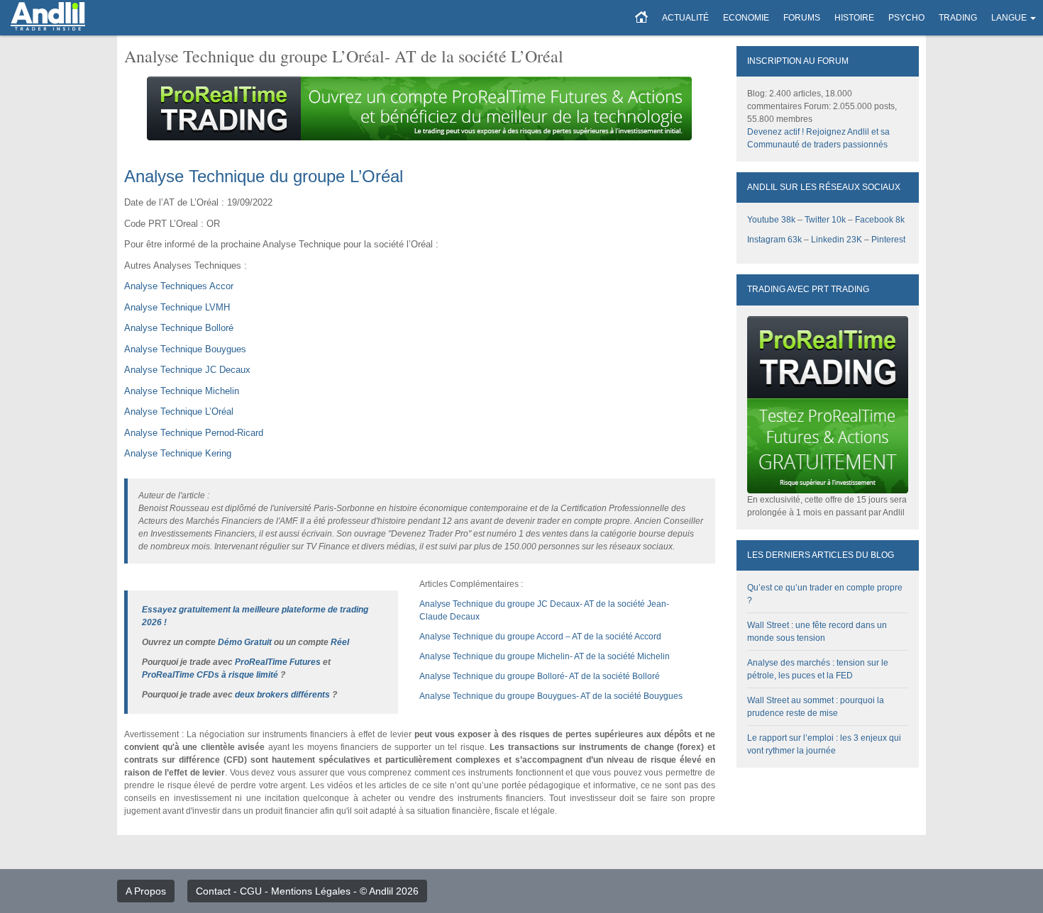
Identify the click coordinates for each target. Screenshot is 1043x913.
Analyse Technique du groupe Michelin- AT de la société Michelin (544, 656)
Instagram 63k (774, 240)
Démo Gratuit (245, 642)
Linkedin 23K (836, 240)
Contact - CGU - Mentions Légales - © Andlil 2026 (307, 891)
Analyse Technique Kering (177, 453)
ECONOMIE (746, 18)
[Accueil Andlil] (641, 17)
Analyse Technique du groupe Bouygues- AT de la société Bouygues (551, 696)
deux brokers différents (282, 695)
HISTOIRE (854, 18)
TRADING (958, 18)
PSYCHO (906, 18)
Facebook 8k (880, 220)
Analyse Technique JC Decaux (187, 369)
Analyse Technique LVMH (177, 307)
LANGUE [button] (1009, 18)
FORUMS (801, 18)
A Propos (146, 891)
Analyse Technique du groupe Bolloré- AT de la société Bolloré (539, 676)
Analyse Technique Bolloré (178, 328)
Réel (340, 642)
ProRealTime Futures (278, 662)
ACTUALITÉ (685, 18)
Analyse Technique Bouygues (185, 349)
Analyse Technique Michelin (181, 391)
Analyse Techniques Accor (178, 286)
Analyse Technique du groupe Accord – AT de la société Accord (540, 637)
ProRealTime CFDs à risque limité (210, 675)
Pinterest (888, 240)
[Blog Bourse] (48, 17)
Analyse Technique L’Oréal (178, 411)
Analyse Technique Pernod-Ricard (193, 432)
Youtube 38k (771, 220)
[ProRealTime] (419, 108)
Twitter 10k (825, 220)
